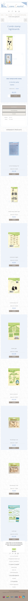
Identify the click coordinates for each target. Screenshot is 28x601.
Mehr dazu (14, 551)
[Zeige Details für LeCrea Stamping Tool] (14, 149)
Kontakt (14, 578)
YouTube (18, 553)
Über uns (14, 570)
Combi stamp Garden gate (14, 211)
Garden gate (14, 348)
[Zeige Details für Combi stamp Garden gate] (14, 194)
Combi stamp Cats (14, 302)
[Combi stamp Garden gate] (2, 20)
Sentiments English (14, 257)
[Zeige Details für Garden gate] (14, 331)
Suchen (14, 587)
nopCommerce (16, 591)
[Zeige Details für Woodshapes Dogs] (14, 468)
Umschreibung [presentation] (14, 110)
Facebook (10, 553)
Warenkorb (15, 11)
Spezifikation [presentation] (14, 107)
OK (14, 549)
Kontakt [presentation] (14, 113)
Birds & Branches (14, 394)
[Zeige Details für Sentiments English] (14, 240)
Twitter (13, 553)
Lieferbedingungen (14, 572)
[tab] (14, 107)
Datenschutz (14, 567)
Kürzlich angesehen (14, 584)
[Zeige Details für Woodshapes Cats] (14, 422)
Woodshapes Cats (14, 439)
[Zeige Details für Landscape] (14, 514)
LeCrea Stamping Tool (14, 166)
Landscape (14, 531)
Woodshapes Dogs (14, 485)
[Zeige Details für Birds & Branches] (14, 377)
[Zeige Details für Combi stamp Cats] (14, 285)
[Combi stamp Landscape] (25, 20)
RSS (15, 553)
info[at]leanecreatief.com (14, 558)
